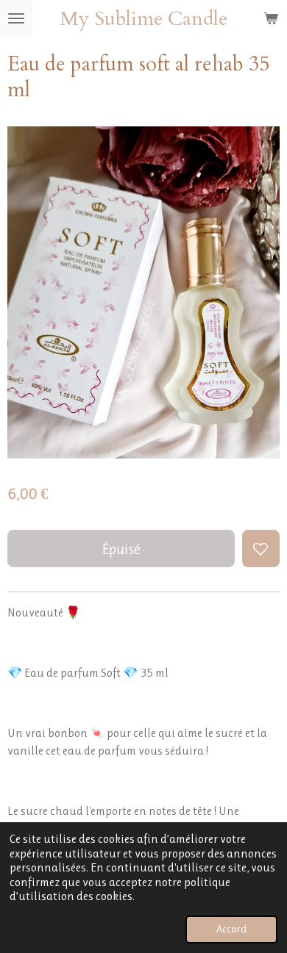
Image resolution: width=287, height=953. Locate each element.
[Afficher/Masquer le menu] (16, 18)
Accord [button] (231, 929)
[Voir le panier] (271, 18)
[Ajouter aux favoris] (261, 548)
